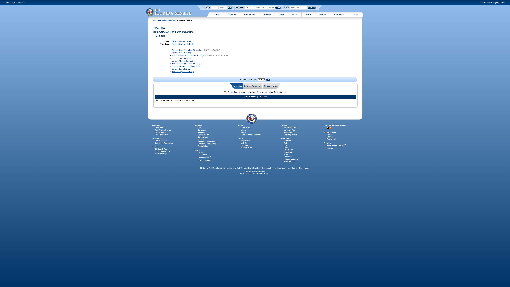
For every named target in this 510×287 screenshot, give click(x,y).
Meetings (238, 86)
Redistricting (203, 146)
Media (295, 14)
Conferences (203, 137)
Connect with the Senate (335, 125)
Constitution (202, 154)
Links (286, 147)
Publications (245, 128)
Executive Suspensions (207, 144)
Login (503, 3)
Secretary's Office (291, 135)
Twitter (328, 128)
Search (286, 8)
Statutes (201, 152)
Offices (322, 14)
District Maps (160, 132)
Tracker (355, 14)
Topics (243, 132)
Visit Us (244, 143)
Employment (245, 141)
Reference (339, 14)
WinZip (329, 148)
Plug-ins (327, 143)
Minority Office (289, 132)
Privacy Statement (251, 171)
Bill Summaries (270, 86)
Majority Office (289, 130)
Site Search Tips (161, 154)
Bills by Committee (252, 86)
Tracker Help (331, 139)
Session (267, 14)
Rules (286, 154)
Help (285, 145)
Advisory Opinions (291, 159)
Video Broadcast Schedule (251, 135)
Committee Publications (164, 143)
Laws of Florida (204, 157)
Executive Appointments (207, 141)
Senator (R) (183, 41)
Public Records (289, 161)
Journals (201, 132)
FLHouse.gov (10, 3)
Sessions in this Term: (248, 80)
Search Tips (288, 150)
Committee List (161, 141)
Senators (232, 14)
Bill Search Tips (161, 149)
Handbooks (288, 157)
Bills (199, 128)
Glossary (287, 141)
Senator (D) (183, 44)
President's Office (290, 128)
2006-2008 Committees (167, 20)
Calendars (202, 130)
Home (217, 14)
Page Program (246, 147)
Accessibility (261, 171)
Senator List (159, 128)
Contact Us (245, 145)
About (308, 14)
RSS (330, 128)
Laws (281, 14)
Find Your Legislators (163, 130)
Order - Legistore (204, 160)
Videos (243, 130)
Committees (249, 14)
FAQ (285, 143)
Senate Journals (234, 92)
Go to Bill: (206, 8)
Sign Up (496, 3)
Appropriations (203, 135)
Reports (201, 139)
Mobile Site (21, 3)
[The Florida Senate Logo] (168, 12)
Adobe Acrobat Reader (336, 146)
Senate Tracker (330, 132)
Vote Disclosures (161, 135)
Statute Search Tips (162, 151)
